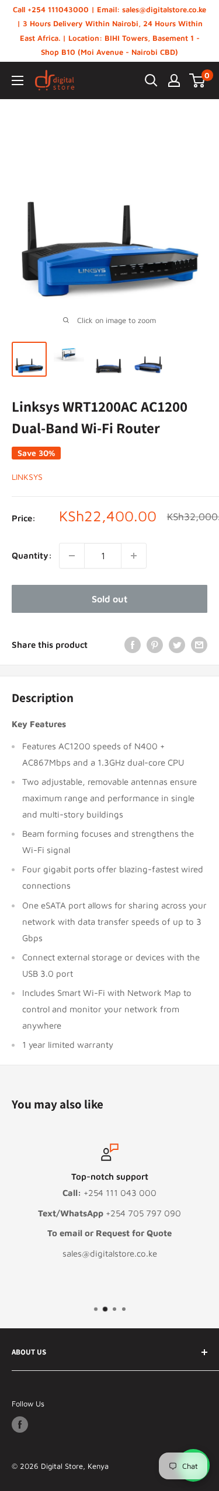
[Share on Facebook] (132, 644)
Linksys (27, 477)
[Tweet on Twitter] (177, 644)
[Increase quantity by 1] (133, 555)
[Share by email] (199, 644)
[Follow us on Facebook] (20, 1424)
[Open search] (151, 80)
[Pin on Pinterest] (155, 644)
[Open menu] (17, 80)
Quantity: (32, 555)
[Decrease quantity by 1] (72, 555)
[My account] (174, 80)
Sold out (109, 599)
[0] (197, 80)
